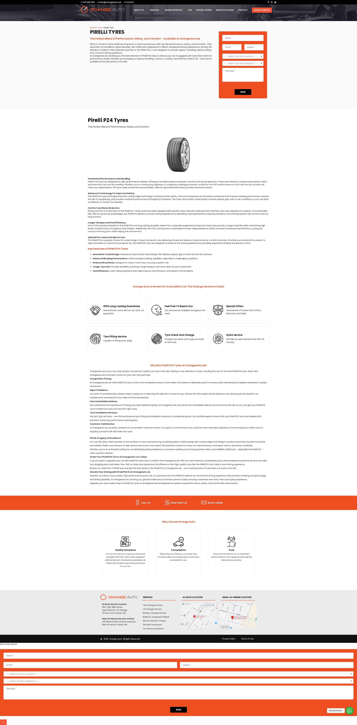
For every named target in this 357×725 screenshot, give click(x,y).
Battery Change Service (154, 613)
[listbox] (243, 56)
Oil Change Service (152, 609)
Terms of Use (247, 638)
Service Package (225, 10)
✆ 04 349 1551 (88, 2)
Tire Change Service (153, 605)
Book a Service (262, 10)
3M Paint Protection (152, 624)
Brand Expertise (173, 10)
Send (243, 92)
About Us (139, 10)
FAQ (190, 10)
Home (93, 27)
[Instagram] (271, 2)
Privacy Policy (228, 638)
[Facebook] (268, 2)
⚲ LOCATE (129, 2)
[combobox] (243, 63)
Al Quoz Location (193, 597)
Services (154, 10)
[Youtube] (275, 2)
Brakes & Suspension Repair (156, 616)
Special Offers (204, 10)
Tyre (100, 27)
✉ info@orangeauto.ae (109, 2)
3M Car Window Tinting (154, 620)
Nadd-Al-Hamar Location (236, 597)
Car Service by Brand (153, 628)
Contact (243, 10)
